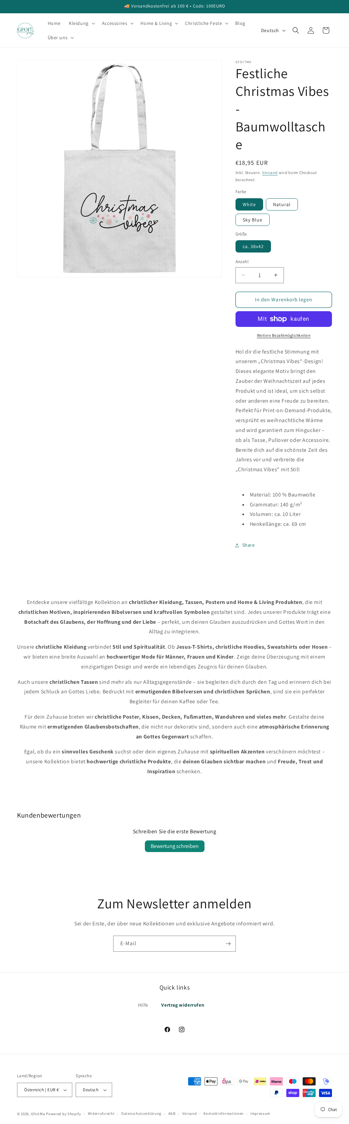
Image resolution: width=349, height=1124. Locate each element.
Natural (282, 204)
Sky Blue (252, 220)
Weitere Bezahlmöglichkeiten (284, 335)
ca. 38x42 (253, 246)
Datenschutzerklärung (141, 1113)
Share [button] (248, 545)
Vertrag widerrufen (182, 1005)
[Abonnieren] (228, 944)
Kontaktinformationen (223, 1113)
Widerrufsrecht (101, 1113)
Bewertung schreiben (175, 846)
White (249, 204)
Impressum (260, 1113)
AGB (172, 1113)
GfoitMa (38, 1113)
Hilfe (143, 1005)
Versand (270, 172)
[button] (81, 23)
